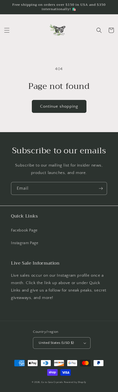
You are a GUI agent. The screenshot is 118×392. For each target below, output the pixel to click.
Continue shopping (59, 106)
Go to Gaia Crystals (52, 382)
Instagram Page (24, 243)
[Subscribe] (101, 188)
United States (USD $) (56, 343)
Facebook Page (24, 230)
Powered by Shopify (75, 382)
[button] (7, 30)
